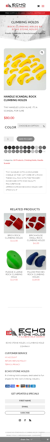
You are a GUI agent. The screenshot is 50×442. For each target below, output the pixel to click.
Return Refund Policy (15, 361)
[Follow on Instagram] (20, 420)
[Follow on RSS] (30, 420)
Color (10, 127)
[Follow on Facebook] (25, 420)
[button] (42, 52)
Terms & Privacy (12, 364)
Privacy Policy (12, 435)
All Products (18, 160)
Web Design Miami (25, 435)
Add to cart (25, 139)
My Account (11, 357)
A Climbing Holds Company (34, 432)
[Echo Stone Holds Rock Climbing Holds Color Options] (25, 153)
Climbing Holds (30, 160)
